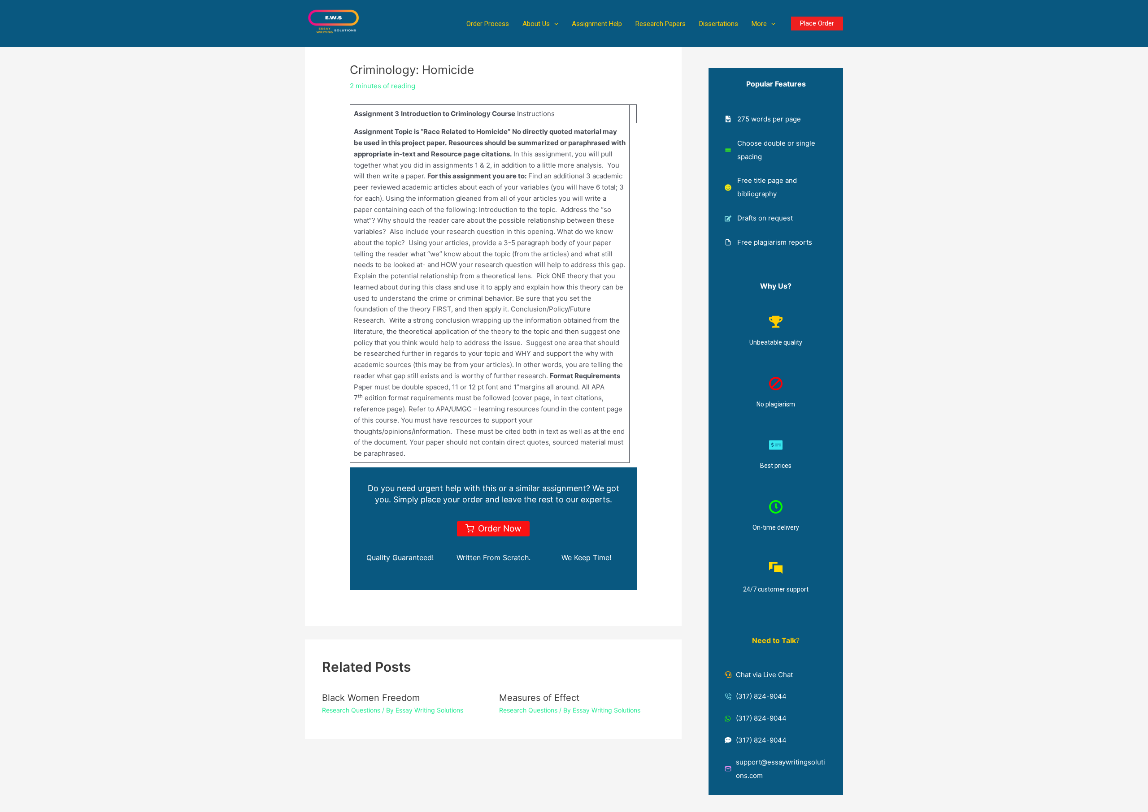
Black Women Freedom (371, 697)
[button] (554, 24)
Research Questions (351, 710)
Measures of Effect (539, 697)
